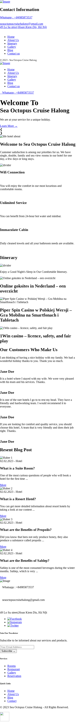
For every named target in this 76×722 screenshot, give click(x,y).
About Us (13, 40)
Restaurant (13, 669)
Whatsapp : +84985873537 (16, 17)
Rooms (11, 665)
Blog (10, 50)
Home (11, 36)
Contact (11, 700)
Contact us (13, 53)
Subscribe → (8, 651)
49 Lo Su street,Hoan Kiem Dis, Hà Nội (23, 27)
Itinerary (12, 43)
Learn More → (9, 125)
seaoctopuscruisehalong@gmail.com (21, 23)
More (3, 485)
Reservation (14, 676)
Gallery (11, 46)
